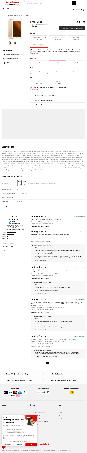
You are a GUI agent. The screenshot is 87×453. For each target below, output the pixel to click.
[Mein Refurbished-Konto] (81, 3)
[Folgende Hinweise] (71, 363)
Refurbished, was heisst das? (37, 412)
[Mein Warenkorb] (84, 3)
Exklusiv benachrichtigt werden (73, 28)
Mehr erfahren (34, 53)
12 (68, 363)
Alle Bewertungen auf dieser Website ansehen (14, 229)
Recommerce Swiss (35, 409)
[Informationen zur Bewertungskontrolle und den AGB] (22, 225)
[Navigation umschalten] (3, 3)
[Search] (74, 3)
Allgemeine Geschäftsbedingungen (39, 421)
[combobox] (48, 3)
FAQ (59, 415)
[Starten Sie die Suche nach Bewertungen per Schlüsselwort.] (26, 250)
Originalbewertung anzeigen (37, 226)
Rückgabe (60, 412)
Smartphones (5, 409)
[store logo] (12, 3)
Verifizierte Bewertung (80, 216)
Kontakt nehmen (62, 409)
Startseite (3, 16)
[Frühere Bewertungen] (44, 362)
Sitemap (60, 418)
